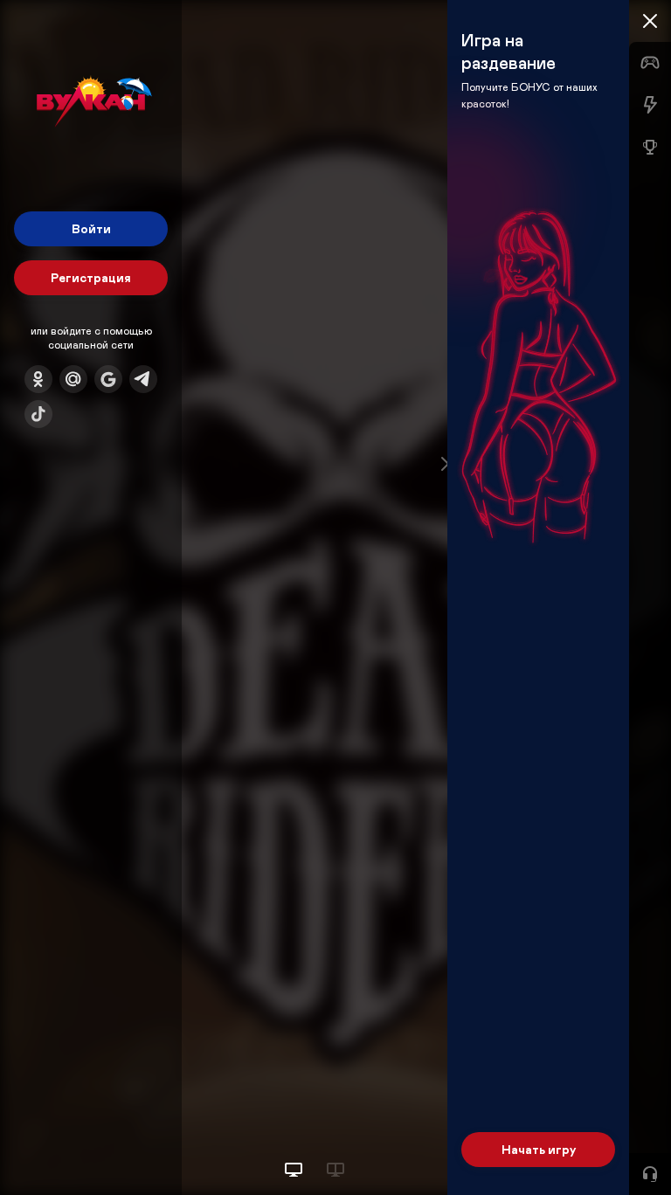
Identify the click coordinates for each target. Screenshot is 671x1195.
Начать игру (539, 1149)
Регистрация (91, 277)
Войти (91, 228)
